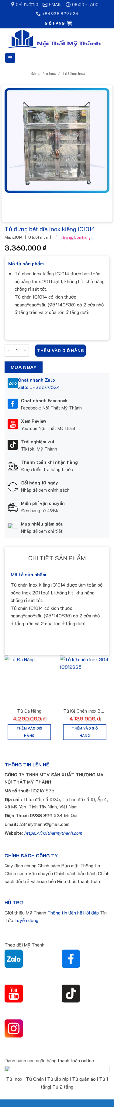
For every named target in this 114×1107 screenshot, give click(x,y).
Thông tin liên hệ (64, 912)
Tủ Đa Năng (29, 711)
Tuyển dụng (26, 920)
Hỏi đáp (91, 912)
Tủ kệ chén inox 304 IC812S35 (84, 711)
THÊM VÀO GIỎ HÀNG (60, 350)
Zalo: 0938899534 (39, 387)
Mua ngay (24, 367)
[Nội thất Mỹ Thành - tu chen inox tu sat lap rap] (53, 39)
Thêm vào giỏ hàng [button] (29, 732)
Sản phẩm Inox (43, 73)
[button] (58, 23)
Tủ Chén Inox (73, 73)
